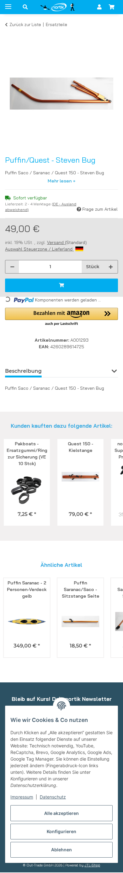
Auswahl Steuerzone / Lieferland (39, 249)
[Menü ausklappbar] (8, 4)
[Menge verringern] (12, 266)
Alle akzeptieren (61, 813)
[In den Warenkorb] (10, 33)
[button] (25, 7)
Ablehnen (61, 849)
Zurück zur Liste (25, 24)
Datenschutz (53, 797)
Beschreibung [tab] (23, 371)
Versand (56, 242)
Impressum (21, 797)
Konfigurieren (61, 831)
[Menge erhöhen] (111, 266)
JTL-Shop (92, 865)
